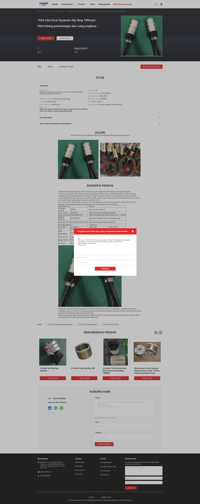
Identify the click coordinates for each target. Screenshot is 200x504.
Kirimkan (105, 269)
